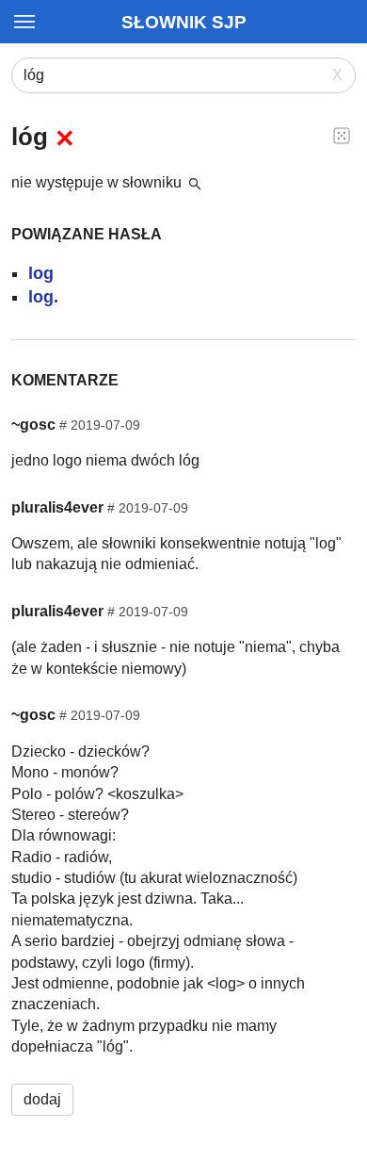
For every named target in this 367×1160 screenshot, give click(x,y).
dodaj (42, 1099)
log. (43, 296)
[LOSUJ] (341, 135)
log (41, 273)
